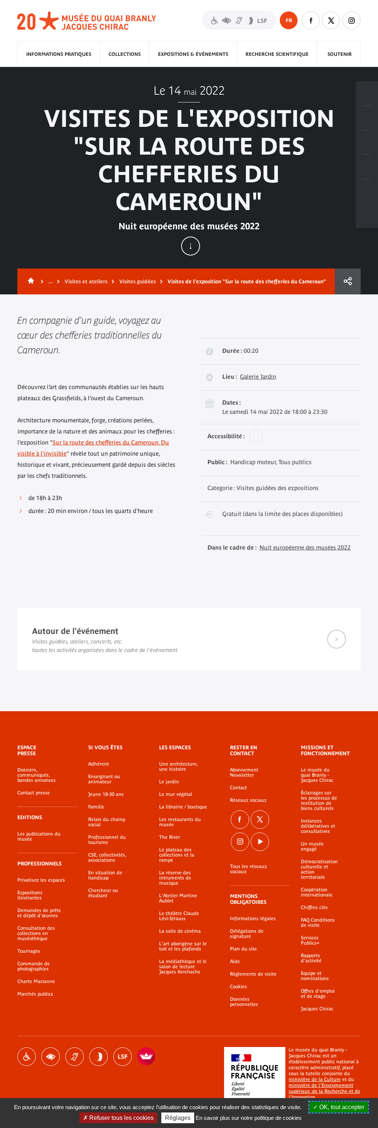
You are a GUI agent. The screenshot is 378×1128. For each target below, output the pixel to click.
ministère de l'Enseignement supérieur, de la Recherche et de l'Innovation (324, 1091)
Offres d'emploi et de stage (318, 994)
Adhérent (98, 764)
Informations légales (253, 918)
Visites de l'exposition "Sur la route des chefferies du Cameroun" (247, 281)
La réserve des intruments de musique (175, 878)
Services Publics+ (310, 940)
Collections (125, 54)
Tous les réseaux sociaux (248, 869)
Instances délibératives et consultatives (318, 826)
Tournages (28, 951)
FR (289, 20)
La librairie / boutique (183, 807)
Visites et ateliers (86, 281)
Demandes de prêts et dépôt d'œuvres (39, 913)
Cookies (238, 986)
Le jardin (169, 781)
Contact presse (33, 793)
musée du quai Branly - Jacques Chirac (87, 21)
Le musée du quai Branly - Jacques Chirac (317, 775)
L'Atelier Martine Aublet (178, 898)
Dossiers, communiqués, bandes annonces (36, 775)
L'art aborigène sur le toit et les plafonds (183, 946)
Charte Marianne (36, 981)
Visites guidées (137, 281)
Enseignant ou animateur (104, 779)
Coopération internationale (317, 892)
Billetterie (367, 93)
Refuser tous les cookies (121, 1118)
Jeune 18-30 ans (106, 794)
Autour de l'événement (189, 639)
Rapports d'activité (311, 958)
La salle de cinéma (180, 931)
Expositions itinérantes (29, 895)
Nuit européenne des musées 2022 (305, 547)
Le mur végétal (175, 794)
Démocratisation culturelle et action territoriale (319, 869)
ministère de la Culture (315, 1079)
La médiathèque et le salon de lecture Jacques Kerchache (183, 967)
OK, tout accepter (341, 1107)
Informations (367, 118)
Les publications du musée (39, 836)
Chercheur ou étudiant (103, 893)
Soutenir (339, 54)
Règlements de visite (253, 974)
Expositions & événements (193, 54)
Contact (238, 787)
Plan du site (243, 949)
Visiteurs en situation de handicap (239, 20)
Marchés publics (35, 994)
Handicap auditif (74, 1056)
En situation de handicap (105, 875)
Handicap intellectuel (98, 1056)
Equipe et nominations (315, 976)
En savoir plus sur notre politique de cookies (249, 1118)
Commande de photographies (33, 966)
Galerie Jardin (258, 376)
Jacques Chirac (317, 1009)
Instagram (351, 20)
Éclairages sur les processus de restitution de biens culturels (319, 800)
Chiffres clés (314, 907)
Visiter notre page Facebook (311, 20)
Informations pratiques (58, 54)
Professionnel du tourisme (107, 840)
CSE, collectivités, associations (107, 857)
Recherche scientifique (277, 54)
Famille (96, 807)
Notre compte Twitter (331, 20)
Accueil (30, 281)
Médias (367, 167)
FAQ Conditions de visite (318, 923)
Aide (235, 961)
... (50, 281)
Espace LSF (122, 1056)
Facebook (240, 819)
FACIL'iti (146, 1056)
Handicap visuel (50, 1056)
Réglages (177, 1118)
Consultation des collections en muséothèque (36, 933)
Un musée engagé (312, 846)
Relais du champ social (106, 822)
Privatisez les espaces (41, 880)
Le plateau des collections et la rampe (176, 855)
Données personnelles (244, 1002)
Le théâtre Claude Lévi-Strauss (179, 916)
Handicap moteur (26, 1056)
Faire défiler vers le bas (190, 246)
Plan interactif (367, 191)
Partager (348, 281)
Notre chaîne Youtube (260, 842)
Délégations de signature (247, 934)
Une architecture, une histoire (178, 766)
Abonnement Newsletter (244, 772)
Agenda (367, 142)
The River (169, 837)
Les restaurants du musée (180, 822)
